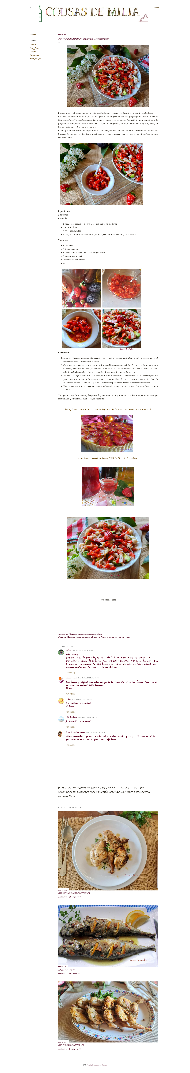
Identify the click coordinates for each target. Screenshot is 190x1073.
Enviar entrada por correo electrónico (85, 634)
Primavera (33, 52)
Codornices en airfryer (71, 1045)
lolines (68, 699)
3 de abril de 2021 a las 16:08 (88, 678)
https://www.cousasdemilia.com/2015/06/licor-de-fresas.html (108, 458)
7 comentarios (75, 1049)
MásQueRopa (71, 717)
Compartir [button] (33, 34)
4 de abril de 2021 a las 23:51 (96, 732)
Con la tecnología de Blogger (97, 1065)
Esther (68, 651)
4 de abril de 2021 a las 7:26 (88, 717)
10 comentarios (75, 896)
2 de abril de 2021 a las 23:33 (82, 650)
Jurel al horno (66, 969)
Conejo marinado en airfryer (74, 893)
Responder (70, 673)
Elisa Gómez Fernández (75, 732)
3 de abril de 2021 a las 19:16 (82, 699)
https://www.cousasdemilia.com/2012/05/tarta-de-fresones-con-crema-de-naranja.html (108, 409)
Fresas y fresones (34, 48)
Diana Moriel (71, 678)
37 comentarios (75, 973)
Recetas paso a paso (35, 59)
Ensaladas (33, 45)
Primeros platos (34, 55)
